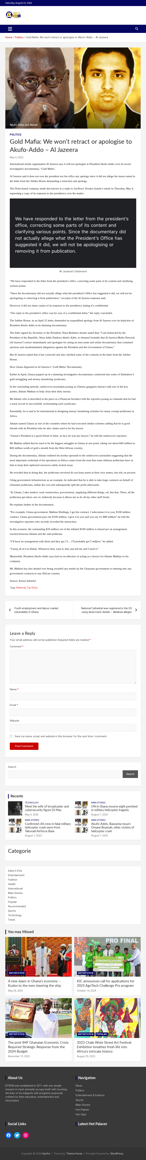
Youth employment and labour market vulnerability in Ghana (36, 610)
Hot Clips (81, 1114)
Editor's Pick (15, 870)
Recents (17, 796)
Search (12, 767)
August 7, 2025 (99, 814)
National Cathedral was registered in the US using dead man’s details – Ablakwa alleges (106, 610)
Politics (15, 134)
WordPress (116, 1153)
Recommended (17, 906)
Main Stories (98, 802)
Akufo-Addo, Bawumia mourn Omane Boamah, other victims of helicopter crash (112, 827)
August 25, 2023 (86, 1056)
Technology (32, 802)
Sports (12, 910)
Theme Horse (74, 1153)
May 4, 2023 (16, 157)
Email (14, 705)
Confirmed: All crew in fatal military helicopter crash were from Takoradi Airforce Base (48, 827)
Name (14, 689)
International (15, 888)
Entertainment (16, 875)
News (79, 1085)
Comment (17, 646)
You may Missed (21, 932)
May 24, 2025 (15, 990)
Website (14, 720)
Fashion (12, 879)
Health (11, 884)
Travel (11, 919)
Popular (12, 902)
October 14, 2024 (86, 990)
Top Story (32, 587)
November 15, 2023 (19, 1056)
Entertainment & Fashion (90, 1095)
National (21, 587)
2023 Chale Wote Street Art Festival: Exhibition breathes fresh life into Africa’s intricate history (104, 1047)
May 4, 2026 (31, 814)
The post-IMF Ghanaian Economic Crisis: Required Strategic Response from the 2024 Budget (38, 1047)
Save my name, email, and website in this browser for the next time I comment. (61, 736)
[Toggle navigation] (10, 29)
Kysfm (46, 1153)
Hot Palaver (82, 1109)
